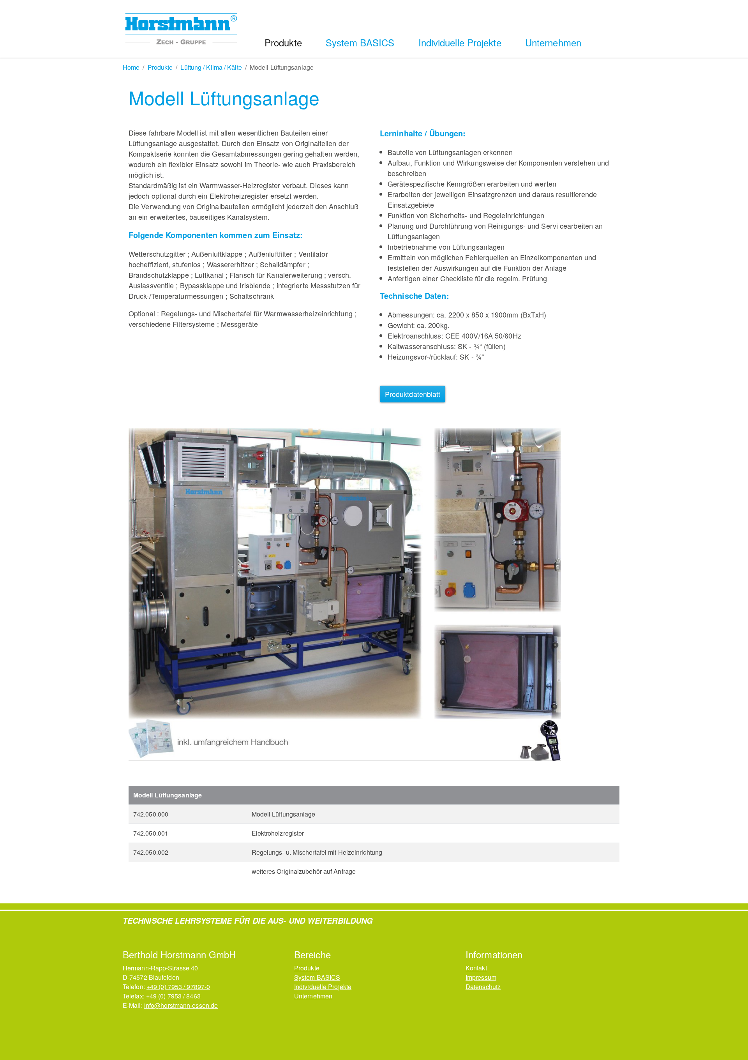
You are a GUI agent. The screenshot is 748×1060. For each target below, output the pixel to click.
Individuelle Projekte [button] (461, 42)
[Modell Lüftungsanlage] (345, 594)
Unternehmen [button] (554, 42)
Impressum (481, 977)
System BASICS (317, 977)
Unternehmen (313, 995)
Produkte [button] (285, 42)
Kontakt (476, 967)
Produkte (160, 67)
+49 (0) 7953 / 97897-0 (178, 986)
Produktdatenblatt (413, 394)
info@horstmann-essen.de (181, 1005)
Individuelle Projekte (322, 986)
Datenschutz (483, 986)
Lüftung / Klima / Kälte (211, 67)
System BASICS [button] (361, 42)
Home (131, 67)
